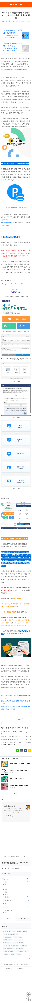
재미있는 (16, 894)
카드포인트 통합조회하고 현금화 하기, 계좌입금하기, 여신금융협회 (16, 15)
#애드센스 (18, 954)
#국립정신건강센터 (7, 937)
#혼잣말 (25, 931)
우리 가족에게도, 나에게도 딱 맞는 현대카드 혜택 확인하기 (10, 49)
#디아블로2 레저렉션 (13, 934)
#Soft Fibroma (6, 945)
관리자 (24, 968)
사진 (16, 912)
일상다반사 (15, 907)
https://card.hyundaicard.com (11, 43)
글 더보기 (16, 793)
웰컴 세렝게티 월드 (16, 4)
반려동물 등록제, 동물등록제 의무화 (11, 742)
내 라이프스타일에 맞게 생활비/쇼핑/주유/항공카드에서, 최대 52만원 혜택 (10, 36)
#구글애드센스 (14, 945)
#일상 (4, 948)
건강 (16, 882)
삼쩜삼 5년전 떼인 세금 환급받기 (10, 736)
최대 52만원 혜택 (9, 33)
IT (16, 887)
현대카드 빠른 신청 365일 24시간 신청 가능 (10, 46)
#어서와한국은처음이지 (8, 951)
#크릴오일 (5, 931)
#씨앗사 (5, 934)
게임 (16, 903)
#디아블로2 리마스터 (8, 940)
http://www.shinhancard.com (11, 30)
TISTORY (20, 968)
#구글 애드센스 (6, 942)
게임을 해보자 (15, 900)
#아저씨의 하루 (19, 951)
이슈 (16, 884)
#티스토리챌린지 (18, 937)
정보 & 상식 (5, 728)
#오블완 (12, 954)
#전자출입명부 (19, 948)
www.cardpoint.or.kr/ (7, 222)
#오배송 (21, 942)
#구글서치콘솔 (23, 945)
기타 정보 (13, 728)
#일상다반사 (6, 954)
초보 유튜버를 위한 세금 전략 (9, 739)
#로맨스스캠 (15, 942)
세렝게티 (17, 21)
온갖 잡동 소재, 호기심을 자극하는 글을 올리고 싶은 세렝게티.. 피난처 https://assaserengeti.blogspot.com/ (13, 810)
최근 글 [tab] (8, 918)
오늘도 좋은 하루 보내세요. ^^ (12, 868)
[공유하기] (9, 723)
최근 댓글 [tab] (23, 918)
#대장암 (27, 951)
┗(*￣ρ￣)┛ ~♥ (5, 1)
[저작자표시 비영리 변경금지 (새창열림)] (28, 721)
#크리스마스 (12, 931)
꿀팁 (16, 892)
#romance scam (18, 940)
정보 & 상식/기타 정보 (8, 21)
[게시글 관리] (13, 723)
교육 (16, 889)
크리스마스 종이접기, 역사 (8, 745)
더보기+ (28, 959)
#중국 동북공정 (11, 948)
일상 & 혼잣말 (16, 910)
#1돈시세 (19, 931)
